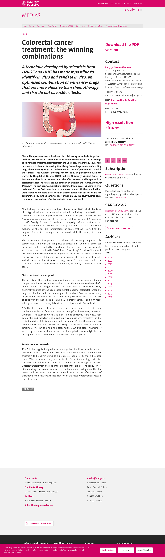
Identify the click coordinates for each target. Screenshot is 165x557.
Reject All (126, 550)
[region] (82, 550)
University (102, 3)
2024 (110, 257)
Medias (31, 15)
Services (138, 3)
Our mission (80, 26)
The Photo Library (34, 487)
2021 (110, 267)
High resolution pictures (119, 125)
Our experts (31, 478)
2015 (110, 287)
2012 (110, 297)
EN (140, 10)
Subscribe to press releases (39, 505)
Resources (41, 26)
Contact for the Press (95, 26)
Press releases (28, 26)
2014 (110, 290)
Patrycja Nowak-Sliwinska (118, 67)
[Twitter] (113, 160)
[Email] (124, 160)
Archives (29, 496)
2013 (110, 293)
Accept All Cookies (144, 550)
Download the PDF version (122, 47)
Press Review (52, 26)
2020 (24, 34)
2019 (110, 274)
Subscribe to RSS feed (120, 228)
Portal (129, 10)
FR (138, 10)
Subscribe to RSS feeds (40, 523)
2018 (110, 277)
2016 (110, 284)
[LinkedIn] (119, 160)
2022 (110, 264)
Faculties (115, 3)
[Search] (134, 9)
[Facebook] (107, 160)
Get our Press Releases (116, 174)
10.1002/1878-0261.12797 (122, 145)
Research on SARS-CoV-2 (117, 210)
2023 (110, 260)
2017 (110, 280)
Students (126, 3)
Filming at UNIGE (66, 26)
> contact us (120, 197)
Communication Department (116, 26)
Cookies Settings (108, 550)
